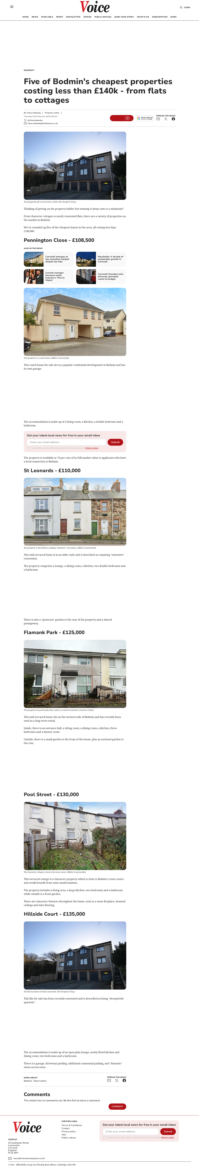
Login (187, 7)
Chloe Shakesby (34, 113)
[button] (12, 6)
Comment (117, 1106)
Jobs (64, 1134)
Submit (115, 442)
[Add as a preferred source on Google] (145, 118)
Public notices (69, 1137)
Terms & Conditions (72, 1125)
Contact (65, 1128)
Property (29, 70)
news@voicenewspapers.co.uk (29, 1158)
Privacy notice (92, 448)
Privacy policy (69, 1131)
